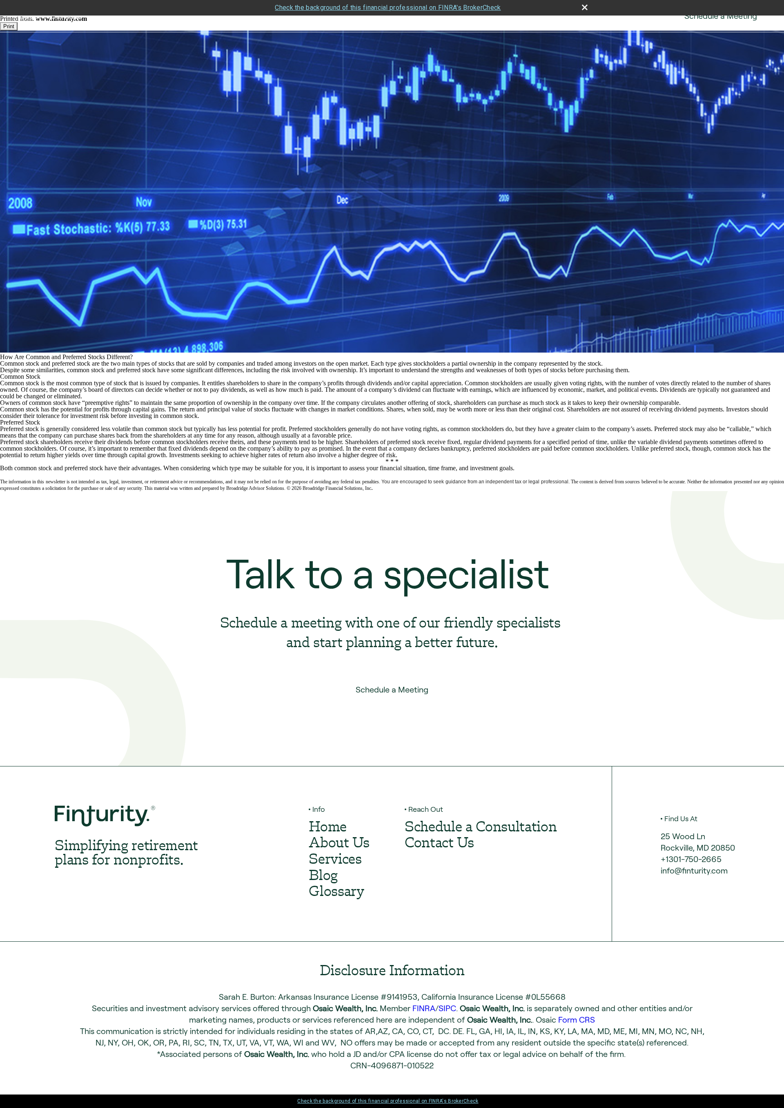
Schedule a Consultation (481, 828)
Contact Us (638, 15)
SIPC (447, 1008)
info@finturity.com (694, 870)
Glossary (336, 892)
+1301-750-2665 (691, 859)
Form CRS (576, 1019)
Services (66, 15)
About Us (339, 844)
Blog (323, 876)
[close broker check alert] (584, 7)
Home (328, 828)
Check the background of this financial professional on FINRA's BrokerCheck (388, 7)
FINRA (423, 1008)
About (25, 15)
